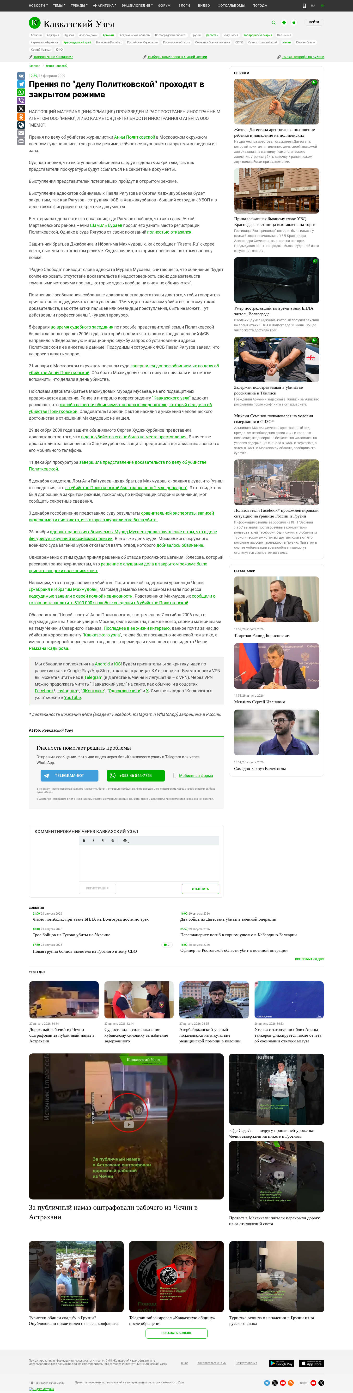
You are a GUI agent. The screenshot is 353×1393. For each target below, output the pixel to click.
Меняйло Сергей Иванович (259, 702)
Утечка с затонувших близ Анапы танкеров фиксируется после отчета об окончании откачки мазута (288, 1035)
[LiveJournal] (21, 125)
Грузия (196, 35)
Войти (314, 22)
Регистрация (97, 888)
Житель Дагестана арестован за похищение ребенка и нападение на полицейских (274, 132)
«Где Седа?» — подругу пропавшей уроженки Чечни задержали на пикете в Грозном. (272, 1133)
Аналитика (103, 5)
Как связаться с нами (211, 1363)
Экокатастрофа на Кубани (303, 57)
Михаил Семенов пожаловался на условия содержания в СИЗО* (273, 418)
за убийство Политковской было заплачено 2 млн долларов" (126, 487)
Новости (37, 5)
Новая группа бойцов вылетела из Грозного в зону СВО (85, 951)
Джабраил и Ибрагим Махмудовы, (64, 589)
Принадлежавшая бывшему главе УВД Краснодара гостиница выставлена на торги (275, 221)
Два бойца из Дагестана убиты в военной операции (228, 919)
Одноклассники (124, 690)
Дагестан (212, 35)
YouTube (72, 697)
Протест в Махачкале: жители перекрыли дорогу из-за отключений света (274, 1220)
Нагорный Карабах (109, 42)
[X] (21, 109)
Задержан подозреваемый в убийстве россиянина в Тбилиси (268, 390)
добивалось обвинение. (180, 545)
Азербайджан (88, 35)
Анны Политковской (134, 137)
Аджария (53, 35)
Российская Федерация (142, 42)
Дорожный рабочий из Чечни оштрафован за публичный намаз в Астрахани (62, 1035)
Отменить (200, 889)
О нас (184, 1363)
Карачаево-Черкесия (44, 42)
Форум (164, 5)
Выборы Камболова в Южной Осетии (177, 57)
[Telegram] (21, 84)
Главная (34, 66)
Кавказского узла (102, 634)
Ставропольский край (262, 42)
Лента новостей (56, 66)
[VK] (21, 76)
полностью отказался (169, 232)
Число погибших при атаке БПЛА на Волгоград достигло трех (91, 919)
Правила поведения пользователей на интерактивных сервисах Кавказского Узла (129, 1382)
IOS (117, 663)
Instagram (67, 690)
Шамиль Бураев (106, 225)
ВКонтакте (93, 690)
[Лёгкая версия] (304, 6)
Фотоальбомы (231, 5)
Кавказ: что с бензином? (53, 57)
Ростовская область (176, 42)
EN (322, 5)
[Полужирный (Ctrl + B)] (84, 840)
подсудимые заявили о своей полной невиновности (81, 596)
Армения (109, 35)
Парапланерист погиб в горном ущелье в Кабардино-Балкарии (238, 934)
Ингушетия (231, 35)
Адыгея (69, 35)
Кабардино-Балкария (257, 35)
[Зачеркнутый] (112, 840)
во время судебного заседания (82, 326)
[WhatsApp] (21, 92)
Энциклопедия (136, 5)
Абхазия (36, 35)
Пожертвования (246, 1363)
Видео (204, 5)
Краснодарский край (77, 42)
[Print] (21, 141)
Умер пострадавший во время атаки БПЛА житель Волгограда (273, 311)
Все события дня (309, 959)
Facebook (44, 690)
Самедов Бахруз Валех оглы (260, 768)
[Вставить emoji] (125, 840)
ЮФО (59, 49)
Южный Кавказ (40, 49)
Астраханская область (135, 35)
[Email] (21, 133)
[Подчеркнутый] (103, 840)
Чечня (287, 42)
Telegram (93, 677)
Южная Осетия (306, 42)
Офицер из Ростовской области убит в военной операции (234, 950)
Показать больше (176, 1333)
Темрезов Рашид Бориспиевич (262, 635)
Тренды (78, 5)
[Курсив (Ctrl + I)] (93, 840)
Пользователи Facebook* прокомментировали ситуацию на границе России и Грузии (276, 513)
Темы (58, 5)
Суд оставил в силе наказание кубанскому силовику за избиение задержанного (136, 1035)
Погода (260, 5)
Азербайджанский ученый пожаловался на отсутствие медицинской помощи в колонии (210, 1035)
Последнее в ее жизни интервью (137, 628)
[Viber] (21, 101)
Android (102, 663)
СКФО (239, 42)
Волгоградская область (170, 35)
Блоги (184, 5)
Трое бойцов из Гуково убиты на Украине (71, 934)
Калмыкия (284, 35)
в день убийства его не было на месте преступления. (134, 436)
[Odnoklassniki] (21, 117)
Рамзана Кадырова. (49, 648)
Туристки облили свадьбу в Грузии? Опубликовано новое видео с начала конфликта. (74, 1320)
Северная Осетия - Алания (212, 42)
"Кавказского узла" (171, 397)
